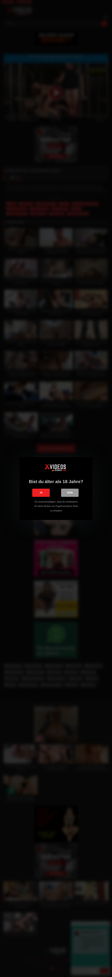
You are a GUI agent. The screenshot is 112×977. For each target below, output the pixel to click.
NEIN (70, 492)
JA (41, 492)
